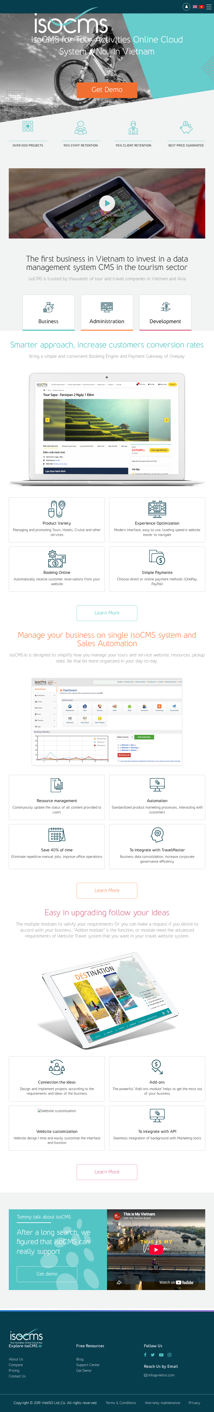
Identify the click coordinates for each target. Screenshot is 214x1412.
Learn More (107, 613)
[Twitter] (153, 1356)
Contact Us (17, 1376)
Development (165, 321)
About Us (16, 1359)
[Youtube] (161, 1356)
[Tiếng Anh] (195, 6)
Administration (106, 321)
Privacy (194, 1403)
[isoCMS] (96, 25)
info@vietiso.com (161, 1375)
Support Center (88, 1365)
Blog (79, 1359)
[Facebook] (145, 1356)
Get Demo (107, 90)
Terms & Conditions (121, 1403)
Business (48, 321)
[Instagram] (169, 1356)
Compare (16, 1365)
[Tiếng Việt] (201, 6)
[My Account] (186, 6)
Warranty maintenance (162, 1403)
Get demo (47, 1274)
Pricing (14, 1371)
